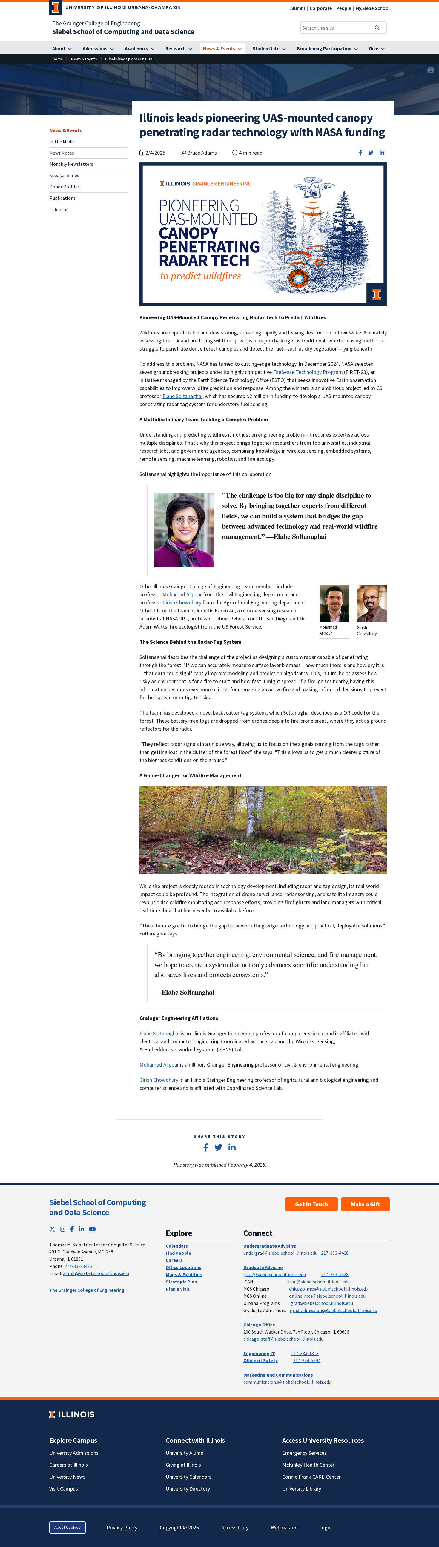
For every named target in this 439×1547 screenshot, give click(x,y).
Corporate (321, 8)
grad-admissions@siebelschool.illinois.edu (333, 1310)
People (344, 8)
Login (325, 1527)
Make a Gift (365, 1204)
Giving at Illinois (183, 1464)
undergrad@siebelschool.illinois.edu (280, 1253)
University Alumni (185, 1452)
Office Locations (183, 1267)
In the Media (62, 141)
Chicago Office (259, 1325)
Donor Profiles (65, 187)
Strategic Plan (181, 1282)
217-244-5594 (306, 1360)
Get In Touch (311, 1204)
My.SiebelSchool (373, 8)
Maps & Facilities (184, 1274)
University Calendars (188, 1476)
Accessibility (234, 1527)
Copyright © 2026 (179, 1527)
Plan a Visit (178, 1289)
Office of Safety (260, 1360)
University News (67, 1476)
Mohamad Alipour (182, 594)
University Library (301, 1488)
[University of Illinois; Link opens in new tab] (71, 1414)
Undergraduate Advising (269, 1246)
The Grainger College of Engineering (96, 23)
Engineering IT (259, 1353)
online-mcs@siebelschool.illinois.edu (327, 1296)
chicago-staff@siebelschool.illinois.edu (283, 1339)
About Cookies (67, 1527)
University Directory (188, 1488)
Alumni (297, 8)
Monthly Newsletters (71, 164)
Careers (174, 1260)
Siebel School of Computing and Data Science (97, 1207)
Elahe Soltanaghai (182, 396)
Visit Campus (63, 1488)
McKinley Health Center (308, 1464)
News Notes (62, 153)
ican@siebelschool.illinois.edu (319, 1282)
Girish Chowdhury (181, 602)
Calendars (177, 1246)
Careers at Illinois (68, 1464)
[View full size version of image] (430, 70)
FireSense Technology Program (307, 371)
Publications (63, 198)
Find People (178, 1253)
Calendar (59, 209)
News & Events (66, 130)
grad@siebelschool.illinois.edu (274, 1274)
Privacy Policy (122, 1527)
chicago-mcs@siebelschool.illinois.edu (328, 1289)
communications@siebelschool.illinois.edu (287, 1382)
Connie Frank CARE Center (311, 1476)
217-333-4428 (335, 1253)
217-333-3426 (78, 1266)
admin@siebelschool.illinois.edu (96, 1273)
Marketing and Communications (278, 1375)
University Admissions (74, 1452)
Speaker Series (64, 175)
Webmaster (284, 1527)
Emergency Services (304, 1452)
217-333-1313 (305, 1353)
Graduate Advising (263, 1267)
